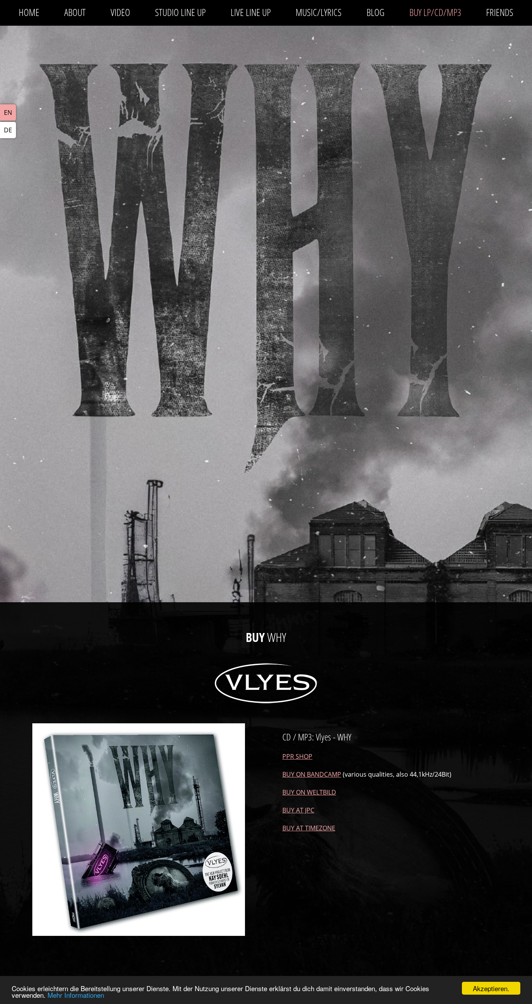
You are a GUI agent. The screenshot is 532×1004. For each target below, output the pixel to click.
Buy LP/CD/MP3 (435, 12)
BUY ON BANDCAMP (311, 774)
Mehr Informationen (76, 995)
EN (8, 112)
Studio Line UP (180, 12)
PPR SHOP (297, 756)
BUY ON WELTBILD (309, 792)
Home (29, 12)
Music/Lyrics (319, 12)
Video (120, 12)
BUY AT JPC (298, 810)
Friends (499, 12)
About (75, 12)
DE (8, 130)
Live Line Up (251, 12)
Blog (375, 12)
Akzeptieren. (491, 988)
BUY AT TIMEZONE (308, 828)
